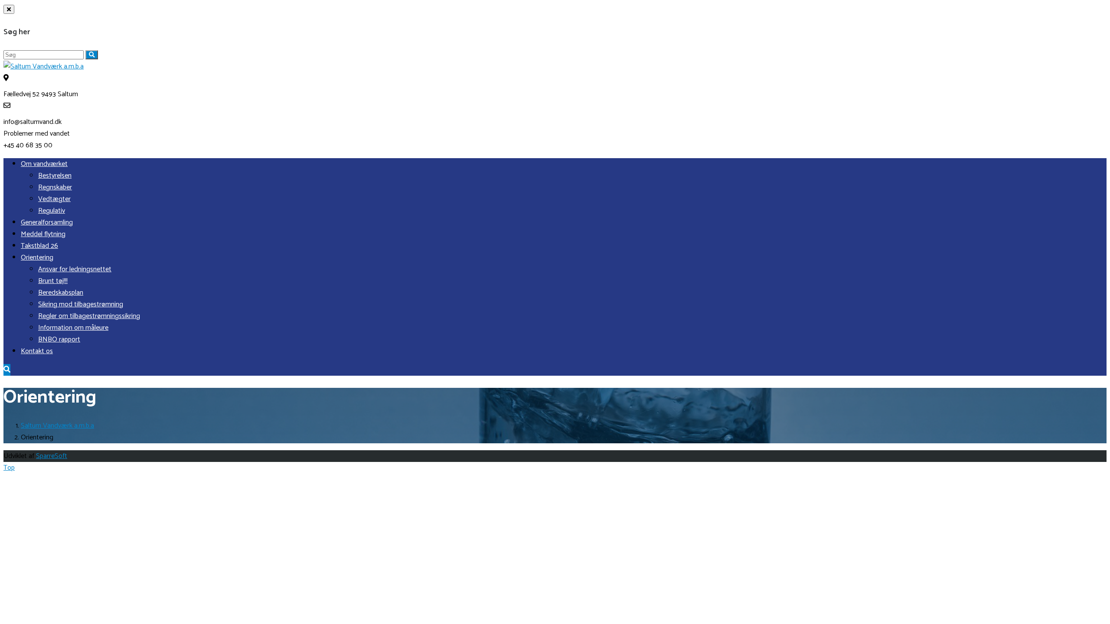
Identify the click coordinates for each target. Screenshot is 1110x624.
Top (9, 468)
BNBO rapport (59, 339)
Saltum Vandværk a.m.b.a (57, 426)
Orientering (37, 257)
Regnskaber (55, 187)
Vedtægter (54, 199)
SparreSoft (51, 456)
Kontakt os (37, 351)
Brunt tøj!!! (53, 281)
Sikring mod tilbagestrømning (80, 304)
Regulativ (51, 211)
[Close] (8, 9)
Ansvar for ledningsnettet (74, 269)
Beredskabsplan (60, 293)
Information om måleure (73, 328)
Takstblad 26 (39, 246)
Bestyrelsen (55, 176)
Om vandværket (44, 164)
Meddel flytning (43, 234)
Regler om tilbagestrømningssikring (89, 316)
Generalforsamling (47, 222)
